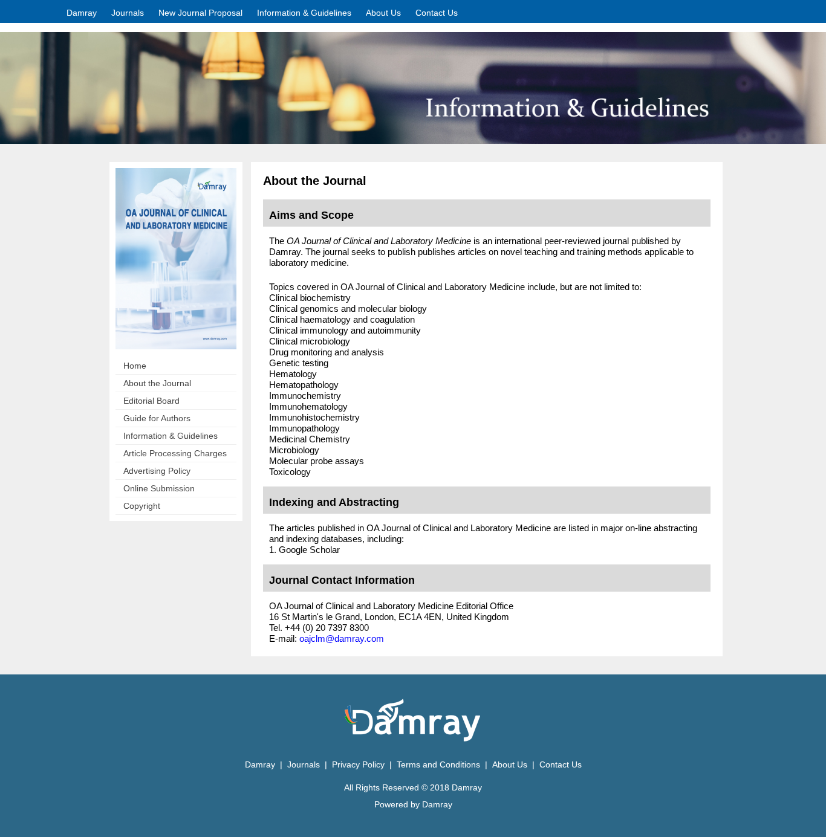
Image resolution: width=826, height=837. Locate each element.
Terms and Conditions (438, 764)
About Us (383, 13)
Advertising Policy (156, 471)
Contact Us (436, 13)
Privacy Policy (359, 764)
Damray (82, 13)
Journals (127, 13)
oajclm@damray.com (341, 638)
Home (134, 365)
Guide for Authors (156, 418)
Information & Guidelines (170, 436)
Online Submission (159, 488)
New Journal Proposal (200, 13)
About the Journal (157, 383)
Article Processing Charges (175, 453)
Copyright (141, 506)
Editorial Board (151, 401)
